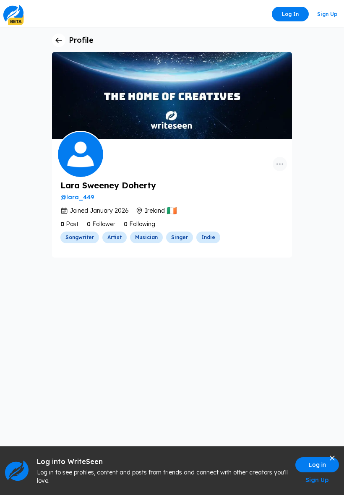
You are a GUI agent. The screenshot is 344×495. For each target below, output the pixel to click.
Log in (290, 14)
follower (103, 224)
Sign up (327, 14)
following (142, 224)
